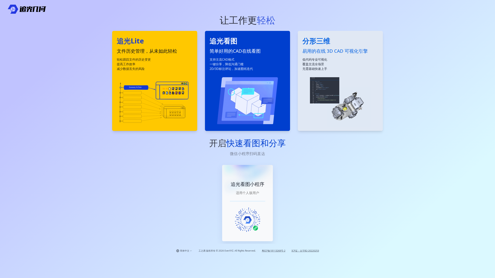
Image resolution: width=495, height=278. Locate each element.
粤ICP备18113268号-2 (273, 250)
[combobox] (184, 251)
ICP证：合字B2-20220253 (305, 250)
